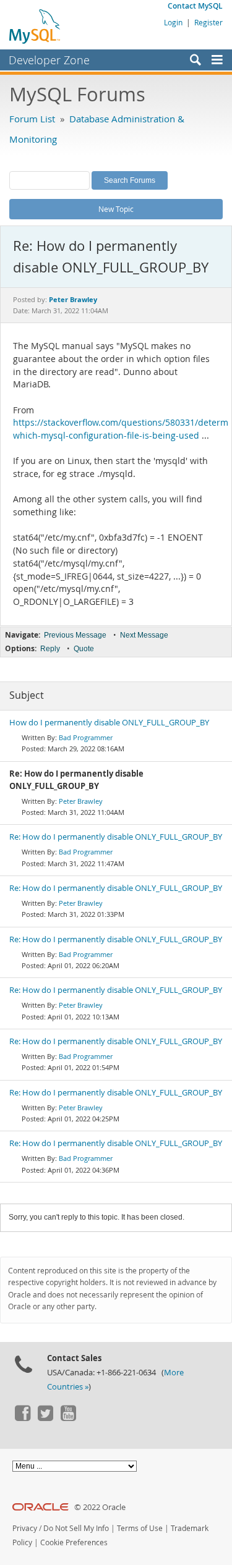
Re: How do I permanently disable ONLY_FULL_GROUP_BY (115, 837)
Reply (50, 648)
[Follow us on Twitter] (45, 1418)
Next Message (144, 635)
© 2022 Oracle (100, 1507)
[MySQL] (35, 25)
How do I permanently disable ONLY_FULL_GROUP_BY (109, 722)
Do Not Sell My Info (76, 1528)
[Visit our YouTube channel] (68, 1418)
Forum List (32, 118)
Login (173, 22)
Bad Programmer (86, 737)
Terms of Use (140, 1528)
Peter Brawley (81, 801)
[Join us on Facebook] (22, 1418)
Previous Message (75, 635)
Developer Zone (49, 60)
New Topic (116, 209)
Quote (84, 648)
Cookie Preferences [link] (74, 1542)
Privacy (24, 1528)
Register (208, 22)
